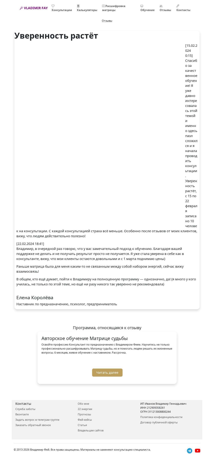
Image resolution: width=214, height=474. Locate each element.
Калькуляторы (87, 10)
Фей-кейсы (85, 420)
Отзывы (165, 10)
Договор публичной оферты (159, 422)
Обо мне (83, 403)
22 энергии (85, 409)
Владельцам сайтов (90, 430)
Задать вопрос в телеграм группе (37, 420)
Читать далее (107, 372)
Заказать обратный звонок (33, 425)
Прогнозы (84, 414)
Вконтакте (22, 414)
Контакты (183, 10)
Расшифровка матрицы (113, 8)
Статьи (82, 425)
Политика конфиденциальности (161, 417)
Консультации (62, 10)
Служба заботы (25, 409)
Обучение (147, 10)
